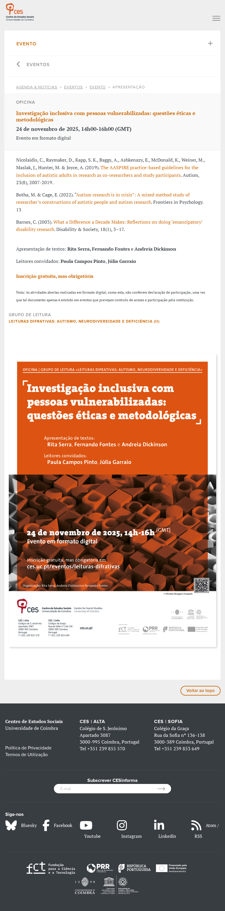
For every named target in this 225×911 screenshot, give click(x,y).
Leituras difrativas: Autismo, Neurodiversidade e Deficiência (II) (84, 321)
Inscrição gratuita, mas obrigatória (54, 276)
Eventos (38, 65)
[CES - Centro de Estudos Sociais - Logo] (20, 11)
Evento (26, 44)
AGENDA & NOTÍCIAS (36, 87)
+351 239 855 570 (106, 748)
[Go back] (18, 65)
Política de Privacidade (28, 748)
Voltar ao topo (200, 690)
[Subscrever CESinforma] (164, 788)
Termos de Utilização (26, 755)
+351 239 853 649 (181, 748)
